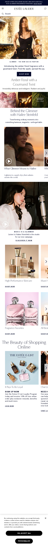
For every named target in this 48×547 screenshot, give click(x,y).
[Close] (45, 518)
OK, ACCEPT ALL (24, 533)
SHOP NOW (10, 286)
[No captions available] (24, 46)
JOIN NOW (9, 406)
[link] (22, 267)
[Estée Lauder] (24, 8)
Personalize (24, 541)
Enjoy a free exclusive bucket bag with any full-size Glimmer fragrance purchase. (24, 3)
